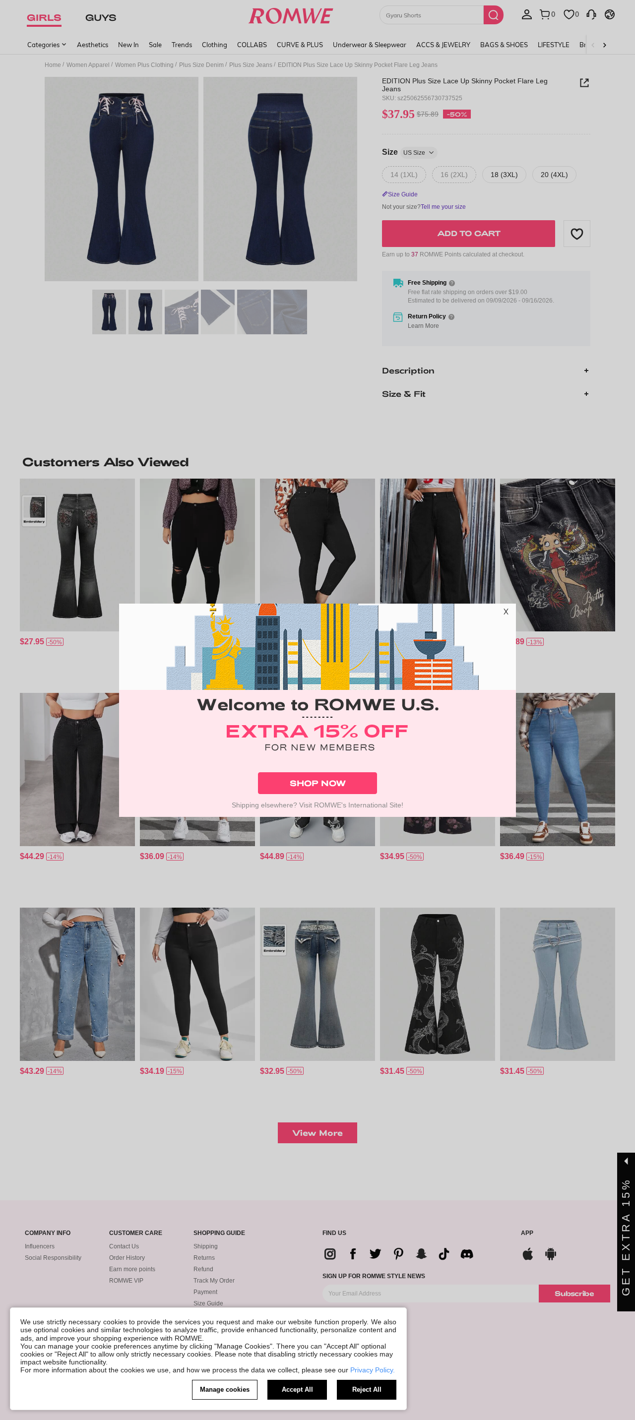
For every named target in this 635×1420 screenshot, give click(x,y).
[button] (506, 613)
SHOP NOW (318, 783)
